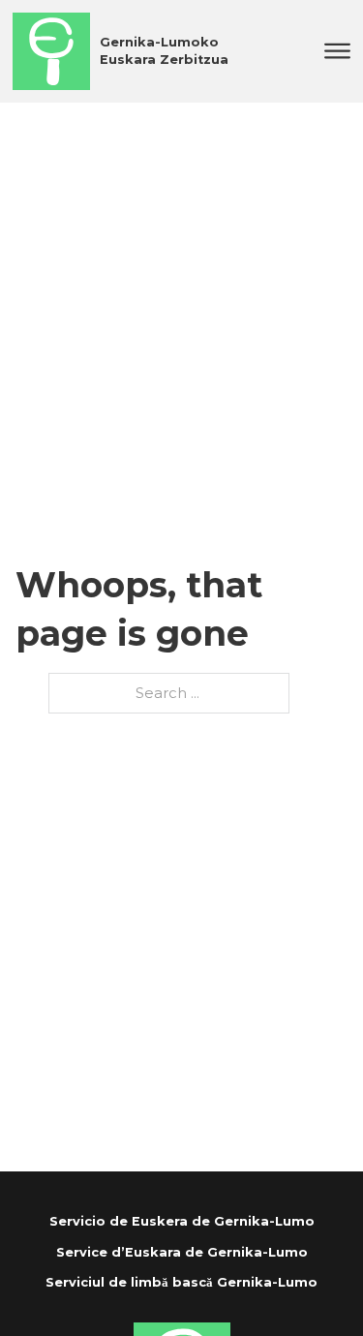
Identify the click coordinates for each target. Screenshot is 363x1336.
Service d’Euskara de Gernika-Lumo (182, 1252)
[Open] (337, 51)
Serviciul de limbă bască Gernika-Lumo (181, 1282)
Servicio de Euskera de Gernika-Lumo (182, 1221)
